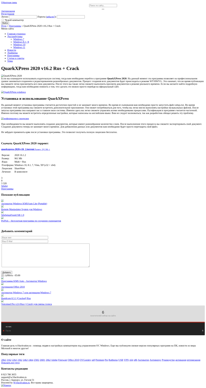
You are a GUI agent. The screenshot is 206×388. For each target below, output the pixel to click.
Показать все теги (10, 362)
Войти (5, 23)
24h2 (25, 360)
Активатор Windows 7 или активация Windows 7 (26, 292)
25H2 (36, 360)
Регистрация (7, 14)
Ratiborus (113, 360)
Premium (99, 360)
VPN (126, 360)
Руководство (168, 360)
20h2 (3, 360)
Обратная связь (9, 2)
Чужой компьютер (14, 20)
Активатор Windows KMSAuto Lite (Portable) (24, 203)
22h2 (14, 360)
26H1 (42, 360)
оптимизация (193, 360)
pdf (93, 360)
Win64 (4, 186)
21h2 (9, 360)
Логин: (4, 16)
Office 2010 (73, 360)
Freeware (62, 360)
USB (120, 360)
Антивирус (155, 360)
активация (180, 360)
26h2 (48, 360)
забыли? (50, 16)
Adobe (54, 360)
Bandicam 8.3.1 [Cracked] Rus (16, 298)
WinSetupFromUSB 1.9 (12, 215)
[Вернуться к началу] (6, 385)
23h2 (19, 360)
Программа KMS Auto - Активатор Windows (24, 281)
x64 (131, 360)
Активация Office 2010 (13, 287)
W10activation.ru (21, 382)
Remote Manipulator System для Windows (21, 209)
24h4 (30, 360)
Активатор (143, 360)
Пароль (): (47, 16)
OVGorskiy (85, 360)
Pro (106, 360)
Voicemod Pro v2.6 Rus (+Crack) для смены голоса (26, 304)
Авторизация (8, 11)
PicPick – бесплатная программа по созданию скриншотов (31, 221)
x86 (135, 360)
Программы (7, 189)
